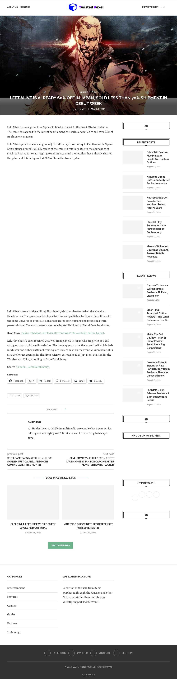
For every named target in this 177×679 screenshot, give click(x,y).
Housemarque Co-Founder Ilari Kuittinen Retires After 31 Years (157, 202)
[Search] (168, 7)
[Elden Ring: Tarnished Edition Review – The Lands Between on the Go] (133, 315)
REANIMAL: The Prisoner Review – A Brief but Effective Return (158, 395)
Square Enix (32, 395)
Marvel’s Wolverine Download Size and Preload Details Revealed (158, 251)
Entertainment (16, 588)
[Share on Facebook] (70, 409)
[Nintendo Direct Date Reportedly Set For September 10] (88, 502)
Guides (11, 614)
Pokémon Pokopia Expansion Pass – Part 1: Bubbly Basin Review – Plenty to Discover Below (158, 369)
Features (12, 596)
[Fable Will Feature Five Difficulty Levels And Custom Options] (33, 502)
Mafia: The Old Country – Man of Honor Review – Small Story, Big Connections (156, 341)
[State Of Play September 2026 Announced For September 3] (133, 227)
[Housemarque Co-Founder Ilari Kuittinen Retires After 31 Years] (133, 203)
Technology (14, 632)
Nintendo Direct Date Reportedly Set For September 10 (158, 180)
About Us (12, 7)
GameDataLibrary (38, 367)
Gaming (11, 605)
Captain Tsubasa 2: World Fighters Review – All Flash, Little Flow (157, 290)
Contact (25, 7)
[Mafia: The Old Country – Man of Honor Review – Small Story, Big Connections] (133, 340)
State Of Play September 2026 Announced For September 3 (156, 227)
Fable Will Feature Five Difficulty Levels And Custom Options (158, 157)
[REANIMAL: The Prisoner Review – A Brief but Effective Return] (133, 395)
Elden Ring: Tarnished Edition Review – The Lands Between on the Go (158, 315)
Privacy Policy (150, 7)
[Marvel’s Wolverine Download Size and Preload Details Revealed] (133, 252)
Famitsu (21, 367)
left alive (15, 395)
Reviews (12, 623)
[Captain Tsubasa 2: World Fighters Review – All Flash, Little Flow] (133, 291)
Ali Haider (80, 109)
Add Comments (61, 545)
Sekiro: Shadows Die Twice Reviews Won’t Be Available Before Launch (63, 333)
